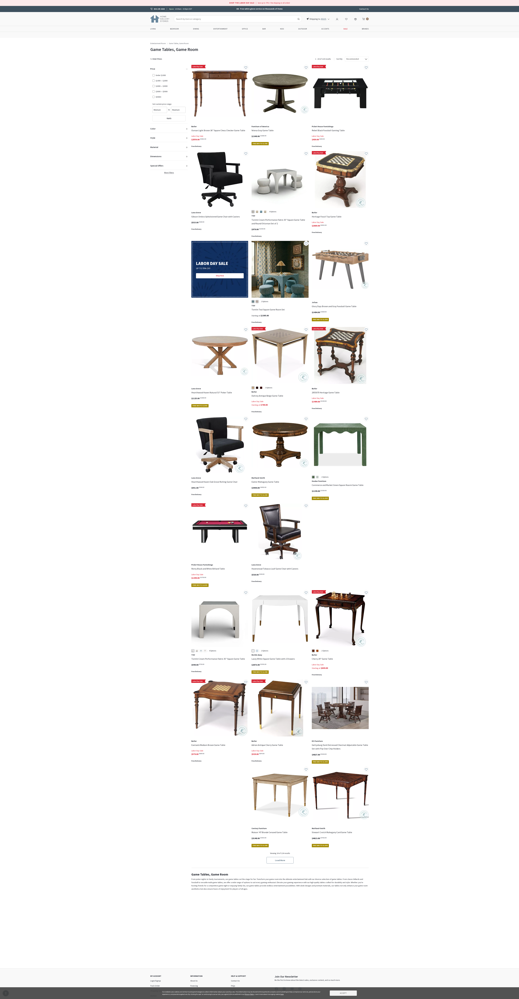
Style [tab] (152, 137)
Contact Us (364, 9)
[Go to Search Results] (298, 19)
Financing (194, 986)
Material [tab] (154, 147)
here (282, 994)
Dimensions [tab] (155, 156)
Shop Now (220, 276)
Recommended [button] (352, 59)
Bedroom (174, 29)
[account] (337, 19)
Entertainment (220, 29)
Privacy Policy (249, 994)
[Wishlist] (346, 19)
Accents (325, 29)
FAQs (233, 986)
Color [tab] (153, 128)
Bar (264, 29)
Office (245, 29)
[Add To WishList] (245, 67)
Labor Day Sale (197, 136)
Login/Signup (155, 981)
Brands (365, 29)
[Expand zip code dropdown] (328, 19)
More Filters (169, 172)
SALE (345, 29)
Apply (169, 118)
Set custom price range (162, 104)
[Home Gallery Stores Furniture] (159, 18)
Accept (343, 993)
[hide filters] (156, 59)
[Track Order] (355, 19)
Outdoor (302, 29)
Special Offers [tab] (156, 165)
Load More (280, 860)
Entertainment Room (158, 43)
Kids (282, 29)
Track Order (155, 986)
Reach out (200, 807)
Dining (196, 29)
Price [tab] (152, 68)
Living (153, 29)
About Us (194, 981)
